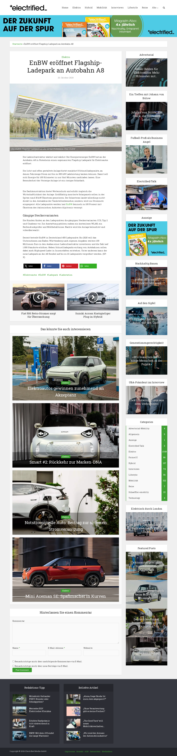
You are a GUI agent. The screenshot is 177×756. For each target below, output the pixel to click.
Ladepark (53, 275)
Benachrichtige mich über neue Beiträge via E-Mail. (41, 666)
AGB (86, 751)
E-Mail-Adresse (56, 648)
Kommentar (18, 621)
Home (65, 7)
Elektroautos (30, 275)
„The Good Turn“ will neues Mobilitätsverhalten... (94, 723)
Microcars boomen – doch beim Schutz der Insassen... (146, 594)
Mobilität (102, 7)
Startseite (17, 44)
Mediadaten (107, 751)
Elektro (76, 7)
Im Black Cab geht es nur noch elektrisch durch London (147, 528)
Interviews (117, 7)
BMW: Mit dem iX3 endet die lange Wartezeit (41, 734)
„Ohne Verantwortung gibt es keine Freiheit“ (94, 710)
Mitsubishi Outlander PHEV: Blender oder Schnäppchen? (39, 699)
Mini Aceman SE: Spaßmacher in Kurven (65, 596)
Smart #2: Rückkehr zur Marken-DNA (65, 462)
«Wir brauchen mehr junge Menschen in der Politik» (146, 360)
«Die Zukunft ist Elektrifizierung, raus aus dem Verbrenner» (146, 400)
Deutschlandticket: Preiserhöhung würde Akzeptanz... (147, 622)
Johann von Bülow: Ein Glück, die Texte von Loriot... (146, 116)
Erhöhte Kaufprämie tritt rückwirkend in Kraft (39, 723)
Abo (154, 7)
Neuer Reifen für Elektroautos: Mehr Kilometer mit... (147, 72)
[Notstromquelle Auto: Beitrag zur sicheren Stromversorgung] (65, 502)
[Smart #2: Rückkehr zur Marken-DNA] (65, 435)
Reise (145, 7)
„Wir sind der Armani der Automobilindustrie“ (95, 734)
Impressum (70, 751)
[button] (32, 266)
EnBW (69, 204)
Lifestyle (133, 7)
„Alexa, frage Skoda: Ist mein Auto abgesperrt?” (94, 697)
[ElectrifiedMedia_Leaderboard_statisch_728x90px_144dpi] (88, 26)
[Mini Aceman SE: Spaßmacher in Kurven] (65, 569)
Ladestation (66, 275)
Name (16, 648)
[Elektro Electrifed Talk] (146, 197)
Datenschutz (95, 751)
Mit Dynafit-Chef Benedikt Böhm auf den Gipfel (147, 320)
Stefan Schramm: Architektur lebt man (146, 281)
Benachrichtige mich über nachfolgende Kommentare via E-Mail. (48, 661)
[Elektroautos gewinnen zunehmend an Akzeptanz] (65, 368)
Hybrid (89, 7)
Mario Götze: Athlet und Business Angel (147, 159)
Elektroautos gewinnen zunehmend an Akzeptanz (147, 566)
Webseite (88, 648)
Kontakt (79, 751)
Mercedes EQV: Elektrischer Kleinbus (40, 710)
